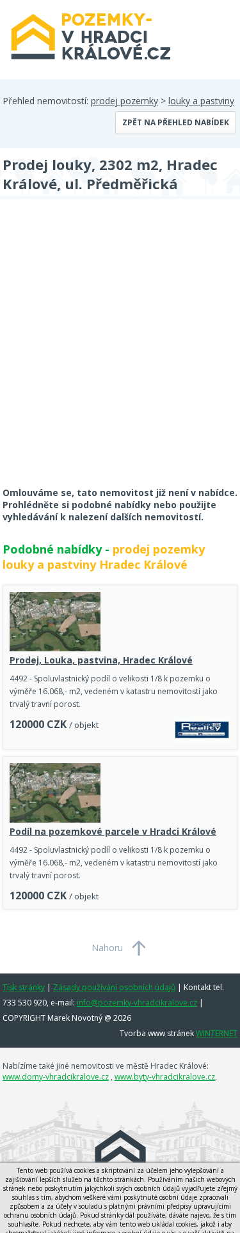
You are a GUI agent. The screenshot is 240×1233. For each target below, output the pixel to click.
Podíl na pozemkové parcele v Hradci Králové (113, 831)
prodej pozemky (124, 101)
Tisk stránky (24, 987)
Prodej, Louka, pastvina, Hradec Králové (101, 660)
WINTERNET (216, 1033)
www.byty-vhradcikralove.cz (165, 1076)
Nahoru (107, 948)
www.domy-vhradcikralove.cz (56, 1076)
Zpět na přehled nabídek (175, 122)
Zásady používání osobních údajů (114, 987)
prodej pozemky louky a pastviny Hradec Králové (104, 556)
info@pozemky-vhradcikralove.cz (137, 1002)
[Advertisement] (120, 351)
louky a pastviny (201, 101)
